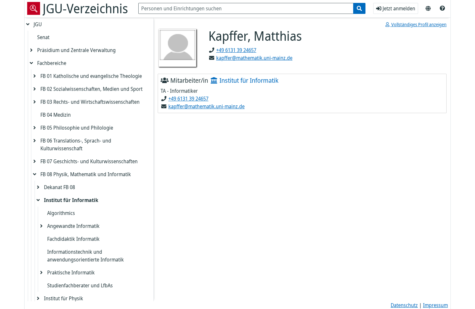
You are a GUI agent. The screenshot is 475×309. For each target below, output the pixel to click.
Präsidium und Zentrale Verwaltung (76, 50)
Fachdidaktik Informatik (73, 238)
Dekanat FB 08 (59, 187)
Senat (43, 37)
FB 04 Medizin (55, 114)
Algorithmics (61, 213)
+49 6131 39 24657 (236, 50)
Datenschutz (404, 305)
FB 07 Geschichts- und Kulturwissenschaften (89, 161)
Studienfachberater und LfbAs (80, 285)
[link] (442, 8)
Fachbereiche (51, 63)
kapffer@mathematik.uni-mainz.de (254, 57)
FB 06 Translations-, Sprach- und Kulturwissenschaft (75, 144)
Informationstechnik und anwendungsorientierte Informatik (85, 255)
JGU (38, 24)
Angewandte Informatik (73, 225)
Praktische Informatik (71, 272)
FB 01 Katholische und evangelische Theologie (91, 76)
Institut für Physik (63, 298)
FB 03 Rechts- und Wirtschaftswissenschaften (90, 101)
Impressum (435, 305)
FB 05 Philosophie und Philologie (76, 127)
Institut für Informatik (71, 200)
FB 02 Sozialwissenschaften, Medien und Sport (91, 88)
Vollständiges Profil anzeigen (418, 24)
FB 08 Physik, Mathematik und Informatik (85, 174)
